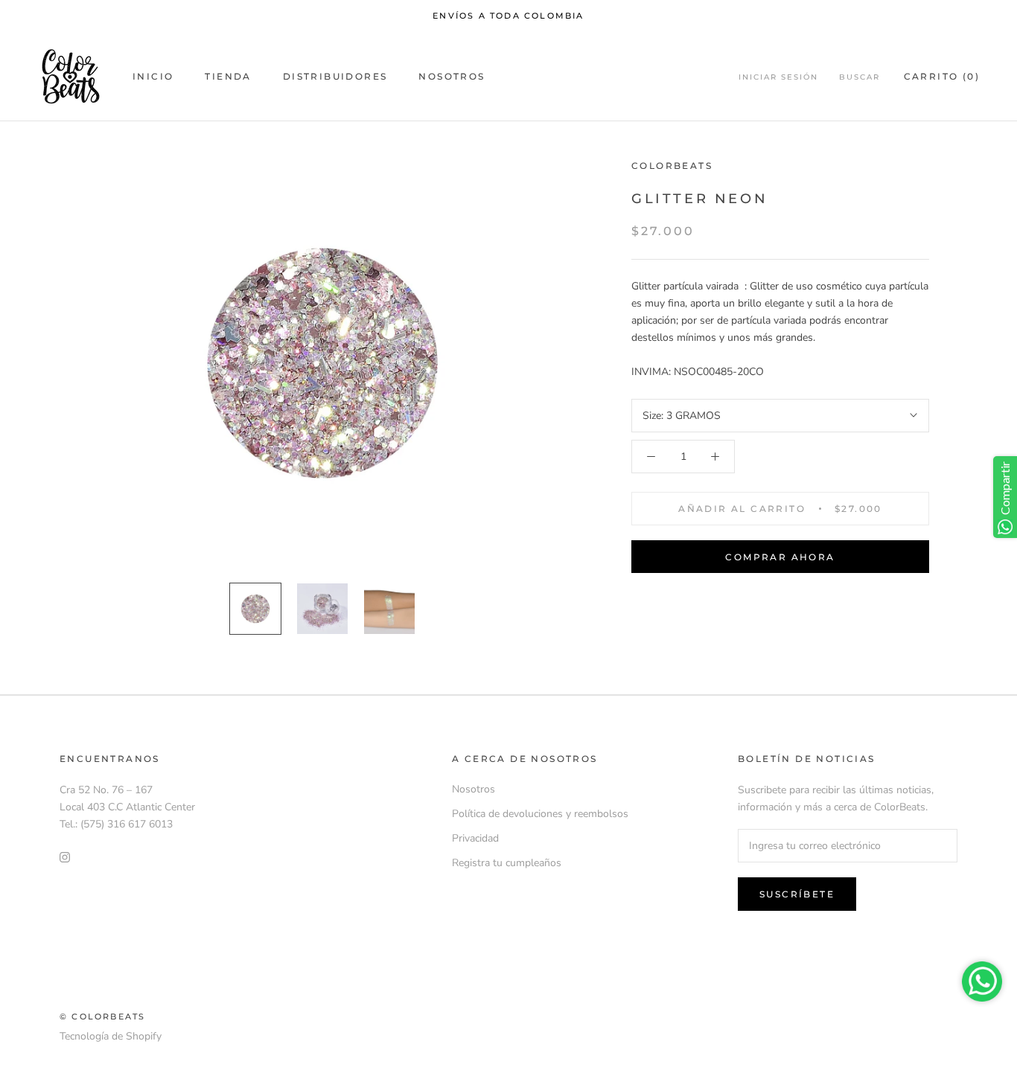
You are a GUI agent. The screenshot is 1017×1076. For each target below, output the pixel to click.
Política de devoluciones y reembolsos (540, 814)
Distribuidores (335, 76)
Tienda (228, 76)
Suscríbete (797, 894)
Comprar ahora (780, 557)
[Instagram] (65, 856)
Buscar (859, 77)
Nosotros (451, 76)
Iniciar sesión (778, 77)
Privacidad (475, 838)
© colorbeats (102, 1016)
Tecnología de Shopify (111, 1036)
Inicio (153, 76)
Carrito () (942, 76)
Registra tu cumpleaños (506, 863)
